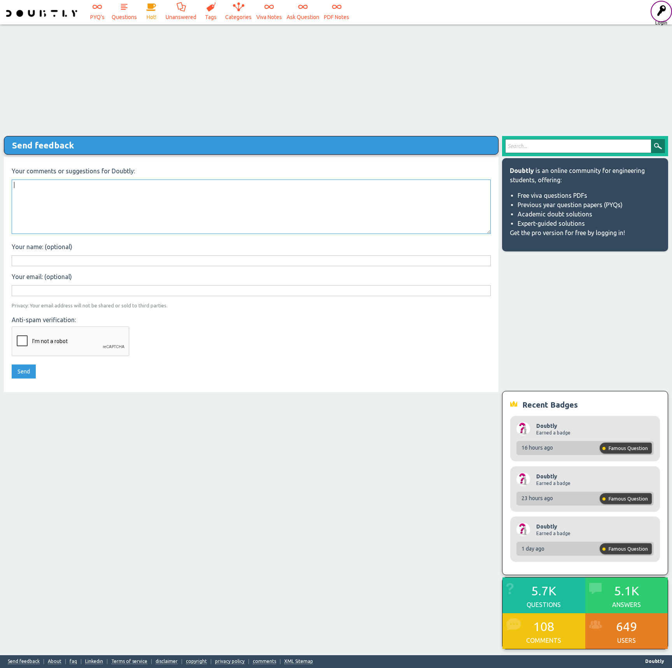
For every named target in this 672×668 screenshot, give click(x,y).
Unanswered (181, 17)
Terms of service (129, 661)
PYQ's (97, 17)
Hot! (151, 17)
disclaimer (167, 661)
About (54, 661)
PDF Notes (336, 17)
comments (264, 661)
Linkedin (94, 661)
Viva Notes (269, 17)
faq (73, 661)
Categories (238, 17)
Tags (211, 17)
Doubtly (546, 426)
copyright (196, 661)
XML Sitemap (298, 661)
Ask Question (303, 17)
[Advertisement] (336, 77)
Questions (124, 17)
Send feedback (24, 661)
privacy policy (230, 661)
